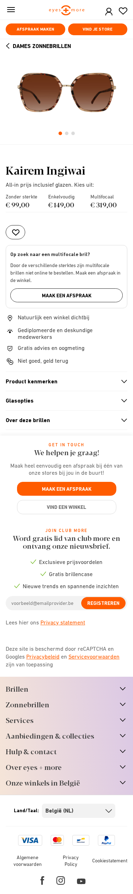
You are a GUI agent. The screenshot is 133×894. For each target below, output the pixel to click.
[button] (109, 12)
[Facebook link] (42, 880)
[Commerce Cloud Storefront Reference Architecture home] (66, 11)
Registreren (103, 603)
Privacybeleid (43, 656)
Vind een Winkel (66, 507)
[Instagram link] (60, 880)
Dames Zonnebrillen (42, 46)
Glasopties (63, 400)
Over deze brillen (63, 420)
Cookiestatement (109, 860)
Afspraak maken (35, 29)
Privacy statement (62, 622)
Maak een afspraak (67, 295)
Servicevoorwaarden (94, 656)
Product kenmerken (63, 381)
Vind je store (97, 29)
